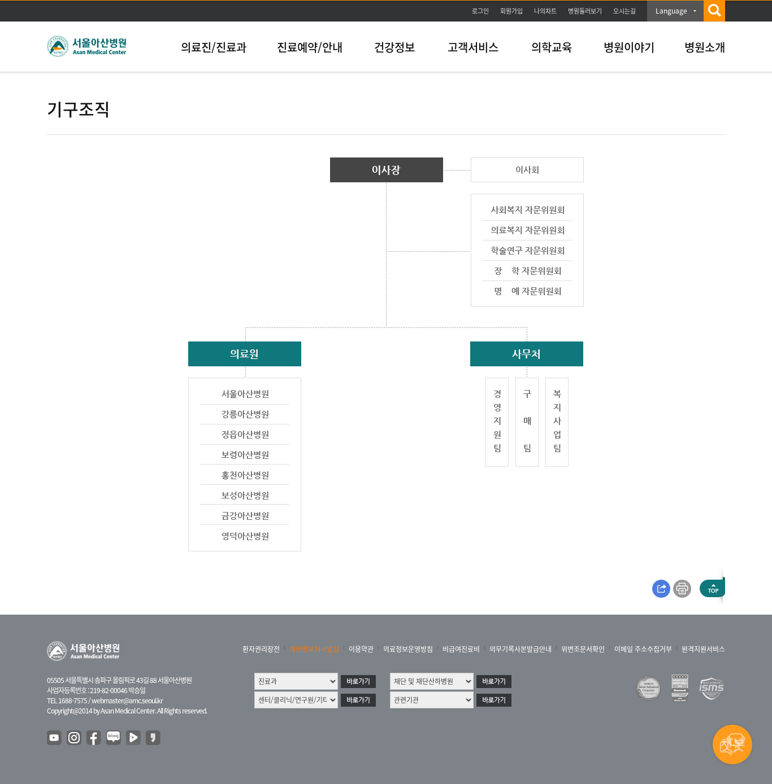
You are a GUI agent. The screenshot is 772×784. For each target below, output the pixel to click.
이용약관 (361, 649)
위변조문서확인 (583, 649)
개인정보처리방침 (314, 649)
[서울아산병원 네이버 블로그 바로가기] (114, 738)
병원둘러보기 (585, 11)
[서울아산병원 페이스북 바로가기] (94, 738)
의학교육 (551, 47)
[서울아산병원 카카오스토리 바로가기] (154, 738)
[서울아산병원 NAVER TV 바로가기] (134, 738)
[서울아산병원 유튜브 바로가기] (55, 738)
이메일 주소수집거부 (643, 649)
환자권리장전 (261, 649)
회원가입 (511, 11)
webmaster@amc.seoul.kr (127, 700)
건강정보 (394, 47)
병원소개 (704, 47)
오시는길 (624, 11)
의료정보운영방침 (408, 649)
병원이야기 (629, 47)
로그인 (480, 11)
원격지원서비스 (703, 649)
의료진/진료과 (213, 47)
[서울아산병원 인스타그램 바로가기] (75, 738)
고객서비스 (473, 47)
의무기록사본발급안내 (520, 649)
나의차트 (545, 11)
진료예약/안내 (309, 47)
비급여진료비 (461, 649)
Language (671, 11)
